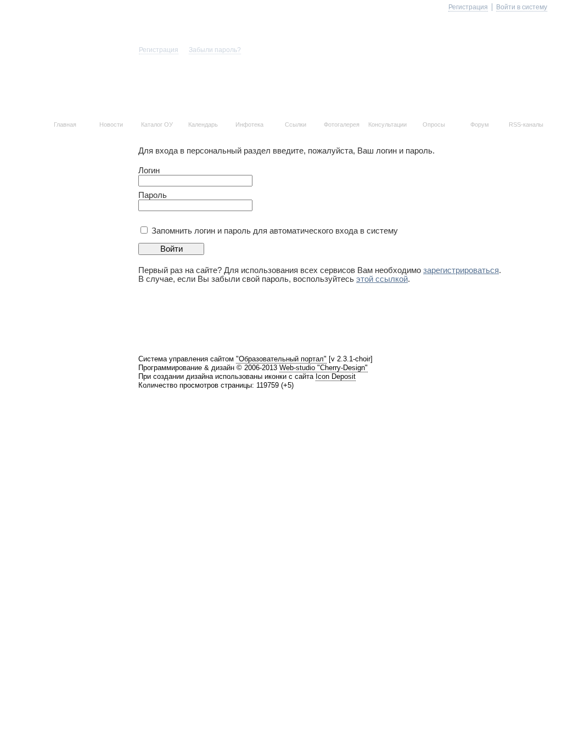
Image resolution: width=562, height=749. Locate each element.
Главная (65, 124)
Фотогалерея (341, 124)
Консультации (387, 124)
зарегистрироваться (461, 270)
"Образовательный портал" (281, 359)
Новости (111, 124)
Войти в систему (521, 7)
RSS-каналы (526, 124)
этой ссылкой (382, 279)
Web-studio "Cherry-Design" (323, 368)
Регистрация (158, 50)
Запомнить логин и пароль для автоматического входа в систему (274, 230)
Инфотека (249, 124)
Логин (149, 170)
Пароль (152, 195)
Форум (479, 124)
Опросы (434, 124)
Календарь (203, 124)
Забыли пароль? (215, 50)
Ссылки (295, 124)
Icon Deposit (336, 376)
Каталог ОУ (157, 124)
